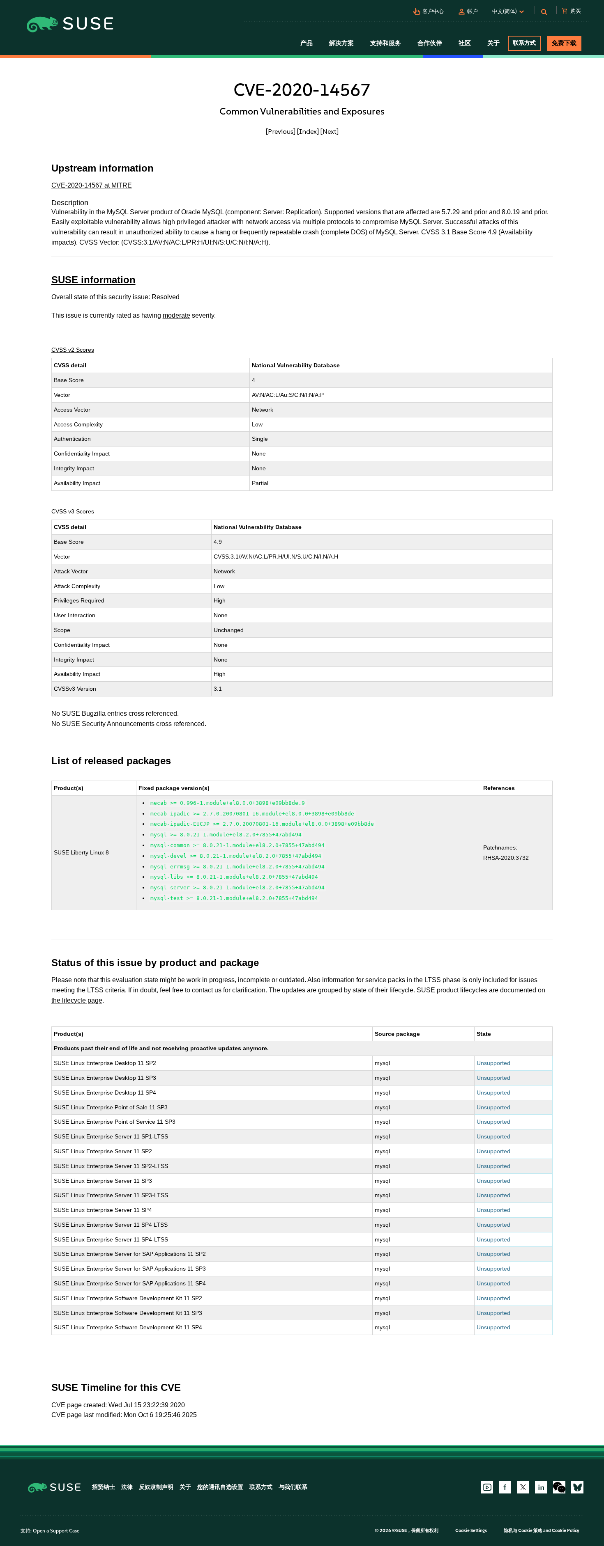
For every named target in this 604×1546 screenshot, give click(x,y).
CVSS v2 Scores (72, 349)
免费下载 (564, 43)
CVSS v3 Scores (72, 511)
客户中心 (433, 11)
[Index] (308, 131)
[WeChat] (559, 1487)
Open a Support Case (56, 1531)
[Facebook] (505, 1487)
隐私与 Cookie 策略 (523, 1530)
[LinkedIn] (541, 1487)
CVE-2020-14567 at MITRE (91, 185)
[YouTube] (487, 1487)
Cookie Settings (471, 1530)
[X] (523, 1487)
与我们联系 (293, 1487)
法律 (127, 1487)
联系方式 (524, 42)
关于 (185, 1487)
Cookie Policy (565, 1530)
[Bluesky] (577, 1487)
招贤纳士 (103, 1487)
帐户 (472, 11)
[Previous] (280, 131)
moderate (176, 315)
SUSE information (93, 279)
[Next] (329, 131)
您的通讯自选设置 (220, 1487)
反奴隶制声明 (156, 1487)
